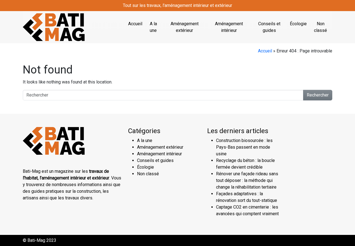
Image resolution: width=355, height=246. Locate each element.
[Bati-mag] (54, 26)
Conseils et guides (269, 27)
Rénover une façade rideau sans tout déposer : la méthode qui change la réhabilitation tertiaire (247, 180)
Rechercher (318, 95)
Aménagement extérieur (185, 27)
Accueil (135, 23)
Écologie (298, 23)
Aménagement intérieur (229, 27)
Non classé (320, 27)
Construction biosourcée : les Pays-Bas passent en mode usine (244, 147)
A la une (153, 27)
